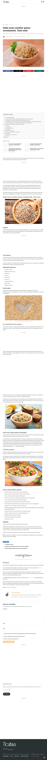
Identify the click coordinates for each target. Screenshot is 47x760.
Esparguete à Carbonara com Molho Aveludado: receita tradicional (18, 120)
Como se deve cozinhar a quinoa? (11, 134)
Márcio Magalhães (10, 36)
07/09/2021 (16, 36)
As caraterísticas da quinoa (9, 130)
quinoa (8, 587)
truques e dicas (31, 577)
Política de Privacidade (24, 756)
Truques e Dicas (11, 24)
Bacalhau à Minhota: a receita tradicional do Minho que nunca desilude (18, 122)
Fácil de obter (8, 129)
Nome (4, 623)
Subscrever (6, 694)
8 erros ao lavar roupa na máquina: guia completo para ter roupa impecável (19, 118)
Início (4, 24)
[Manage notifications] (44, 757)
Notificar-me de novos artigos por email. (11, 638)
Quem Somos (17, 756)
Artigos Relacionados (10, 117)
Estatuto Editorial (5, 756)
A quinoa (7, 125)
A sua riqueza (8, 126)
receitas (39, 567)
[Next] (24, 155)
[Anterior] (22, 155)
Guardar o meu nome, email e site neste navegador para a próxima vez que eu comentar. (20, 633)
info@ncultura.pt (11, 749)
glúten (14, 446)
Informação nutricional (9, 128)
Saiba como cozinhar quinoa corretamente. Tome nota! (14, 124)
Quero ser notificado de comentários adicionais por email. (14, 636)
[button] (23, 53)
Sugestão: (7, 135)
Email (4, 628)
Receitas (6, 24)
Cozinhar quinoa (7, 133)
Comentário (5, 608)
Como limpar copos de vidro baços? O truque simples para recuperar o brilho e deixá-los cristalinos (23, 121)
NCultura (6, 137)
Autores (11, 756)
